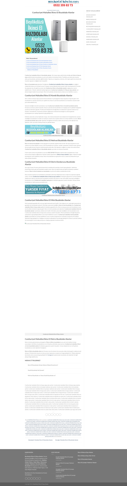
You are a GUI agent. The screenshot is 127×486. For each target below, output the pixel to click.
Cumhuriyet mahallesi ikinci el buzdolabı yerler (70, 421)
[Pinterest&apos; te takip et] (39, 478)
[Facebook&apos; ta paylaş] (46, 414)
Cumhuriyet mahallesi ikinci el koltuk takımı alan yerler (52, 428)
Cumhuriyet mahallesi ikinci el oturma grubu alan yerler (62, 431)
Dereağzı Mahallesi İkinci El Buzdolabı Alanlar (66, 440)
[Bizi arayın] (37, 478)
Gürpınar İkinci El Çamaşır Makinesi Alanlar (65, 463)
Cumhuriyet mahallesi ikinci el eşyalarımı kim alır (58, 425)
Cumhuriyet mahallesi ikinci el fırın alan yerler (66, 427)
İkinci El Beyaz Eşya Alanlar (85, 452)
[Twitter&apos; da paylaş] (49, 414)
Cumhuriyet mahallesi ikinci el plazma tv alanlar (52, 433)
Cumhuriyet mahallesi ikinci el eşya (57, 422)
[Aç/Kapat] (26, 365)
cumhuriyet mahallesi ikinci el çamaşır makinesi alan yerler (37, 422)
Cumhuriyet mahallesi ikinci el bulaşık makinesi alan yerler (48, 421)
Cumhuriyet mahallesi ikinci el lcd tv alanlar (37, 430)
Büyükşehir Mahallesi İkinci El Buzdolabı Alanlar (40, 440)
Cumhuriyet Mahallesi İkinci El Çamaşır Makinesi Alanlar (66, 476)
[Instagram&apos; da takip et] (29, 478)
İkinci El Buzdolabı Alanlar (85, 459)
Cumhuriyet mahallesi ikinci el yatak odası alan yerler (60, 434)
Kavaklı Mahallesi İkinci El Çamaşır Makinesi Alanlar (64, 457)
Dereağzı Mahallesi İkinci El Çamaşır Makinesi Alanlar (65, 469)
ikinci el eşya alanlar (63, 154)
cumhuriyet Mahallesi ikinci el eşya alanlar (37, 424)
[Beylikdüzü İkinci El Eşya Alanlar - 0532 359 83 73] (63, 3)
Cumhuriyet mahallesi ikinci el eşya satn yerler (38, 425)
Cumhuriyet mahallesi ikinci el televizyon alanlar (39, 434)
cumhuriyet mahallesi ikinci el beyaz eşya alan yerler (58, 419)
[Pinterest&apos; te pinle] (55, 414)
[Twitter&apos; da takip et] (31, 478)
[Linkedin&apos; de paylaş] (57, 414)
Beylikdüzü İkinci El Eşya (53, 10)
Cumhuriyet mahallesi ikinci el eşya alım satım (56, 424)
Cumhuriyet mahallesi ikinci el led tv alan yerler (56, 430)
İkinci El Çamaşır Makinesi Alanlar (87, 462)
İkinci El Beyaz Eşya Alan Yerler (86, 455)
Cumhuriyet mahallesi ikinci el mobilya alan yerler (40, 431)
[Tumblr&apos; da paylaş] (60, 414)
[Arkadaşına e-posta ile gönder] (52, 414)
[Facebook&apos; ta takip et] (26, 478)
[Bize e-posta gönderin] (34, 478)
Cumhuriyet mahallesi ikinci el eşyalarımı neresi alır (46, 427)
